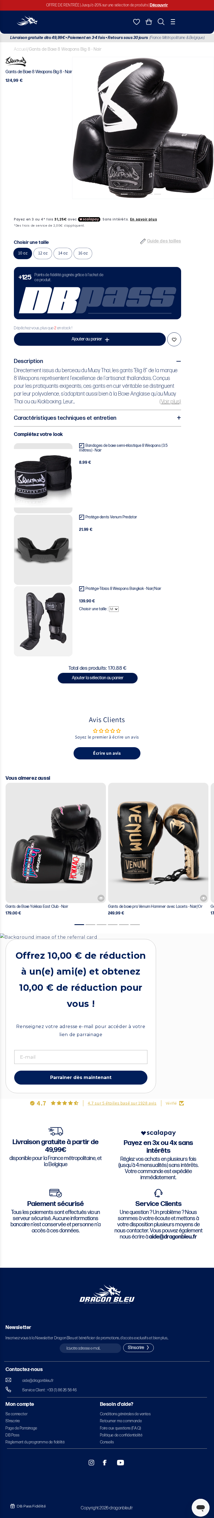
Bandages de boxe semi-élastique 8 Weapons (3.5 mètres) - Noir (123, 448)
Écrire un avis (107, 753)
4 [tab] (151, 203)
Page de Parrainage (21, 1428)
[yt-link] (116, 1462)
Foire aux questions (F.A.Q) (120, 1428)
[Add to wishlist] (174, 339)
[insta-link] (88, 1462)
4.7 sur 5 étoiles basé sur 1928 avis (122, 1103)
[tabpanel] (143, 128)
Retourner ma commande (121, 1421)
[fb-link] (102, 1462)
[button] (173, 21)
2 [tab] (135, 203)
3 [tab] (143, 203)
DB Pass (12, 1435)
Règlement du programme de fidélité (35, 1442)
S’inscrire (13, 1421)
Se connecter (17, 1414)
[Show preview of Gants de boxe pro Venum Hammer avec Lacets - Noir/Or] (203, 898)
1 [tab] (126, 203)
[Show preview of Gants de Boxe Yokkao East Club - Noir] (101, 898)
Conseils (107, 1442)
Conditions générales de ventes (125, 1414)
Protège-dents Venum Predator (111, 517)
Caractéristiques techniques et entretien (65, 418)
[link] (97, 293)
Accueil (20, 49)
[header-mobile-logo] (27, 24)
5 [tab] (160, 203)
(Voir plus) (170, 401)
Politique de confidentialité (121, 1435)
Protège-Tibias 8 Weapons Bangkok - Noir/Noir (123, 588)
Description (28, 361)
